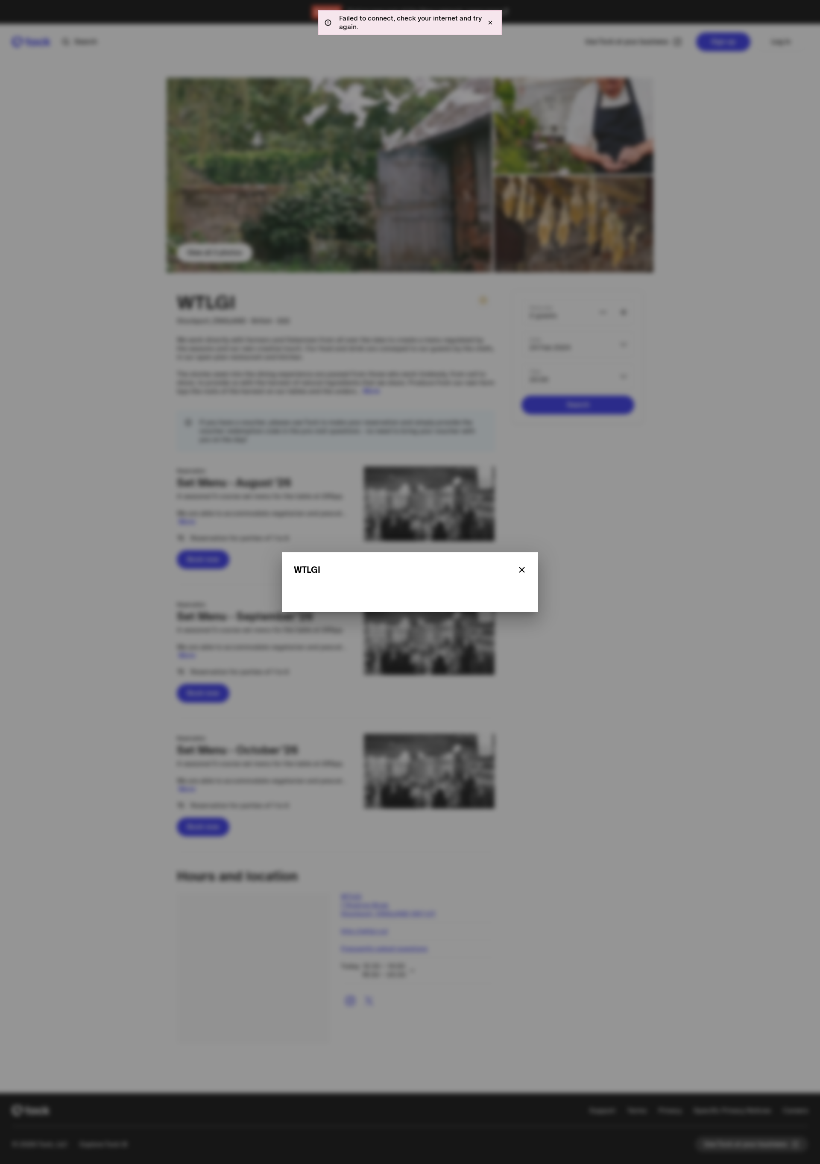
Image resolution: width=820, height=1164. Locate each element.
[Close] (521, 569)
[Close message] (490, 23)
